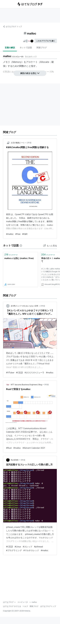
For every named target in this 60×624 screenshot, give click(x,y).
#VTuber (10, 372)
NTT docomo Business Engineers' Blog (26, 384)
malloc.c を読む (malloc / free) (19, 258)
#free (17, 234)
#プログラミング (14, 550)
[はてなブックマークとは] (21, 245)
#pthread (38, 546)
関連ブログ (42, 47)
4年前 (42, 306)
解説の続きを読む (28, 73)
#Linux (18, 546)
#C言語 (19, 372)
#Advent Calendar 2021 (34, 448)
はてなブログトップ (48, 606)
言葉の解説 (10, 47)
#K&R (24, 234)
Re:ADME (14, 460)
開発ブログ (34, 606)
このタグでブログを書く (45, 41)
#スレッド (27, 546)
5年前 (46, 384)
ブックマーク (11, 254)
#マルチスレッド (31, 550)
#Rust (9, 448)
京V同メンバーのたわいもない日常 (24, 306)
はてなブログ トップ (14, 26)
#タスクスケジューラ (34, 372)
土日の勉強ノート (18, 143)
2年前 (29, 143)
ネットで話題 (26, 47)
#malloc (10, 234)
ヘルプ (25, 606)
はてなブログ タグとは (12, 606)
